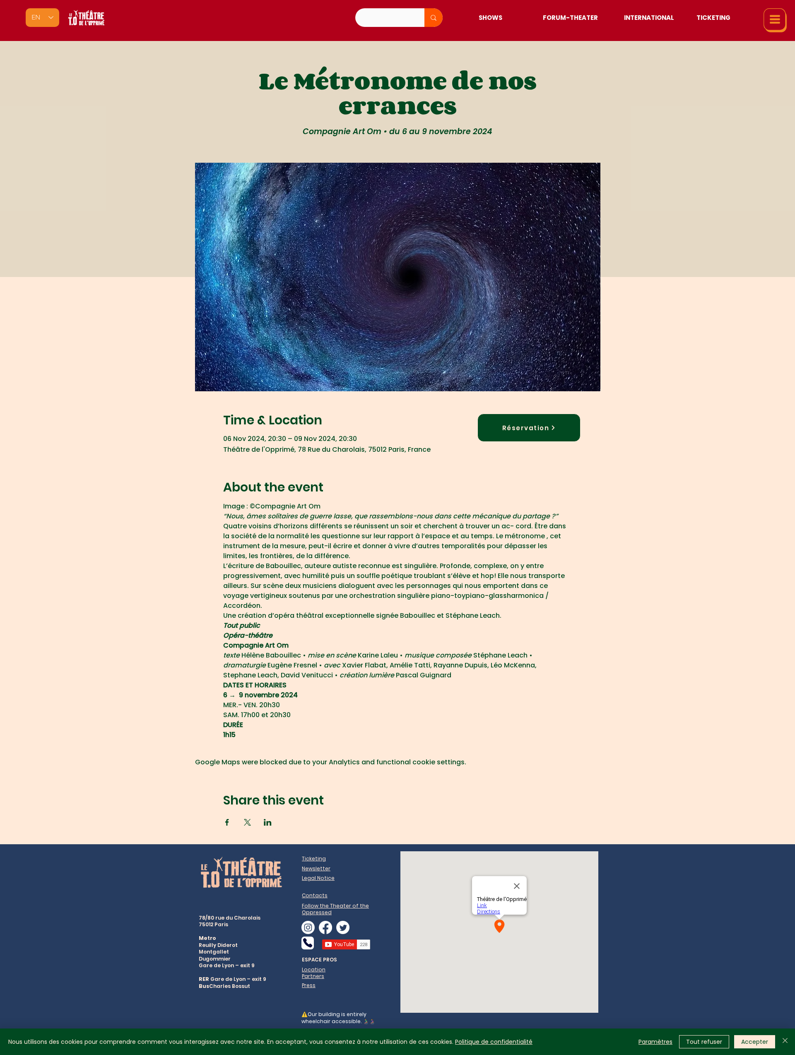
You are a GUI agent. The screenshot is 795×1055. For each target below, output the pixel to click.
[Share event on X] (247, 822)
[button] (775, 20)
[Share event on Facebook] (227, 822)
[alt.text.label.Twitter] (342, 927)
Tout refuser (704, 1042)
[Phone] (307, 943)
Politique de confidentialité (493, 1042)
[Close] (785, 1041)
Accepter (754, 1042)
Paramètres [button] (655, 1042)
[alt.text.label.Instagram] (308, 927)
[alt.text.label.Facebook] (325, 927)
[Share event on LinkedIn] (268, 822)
